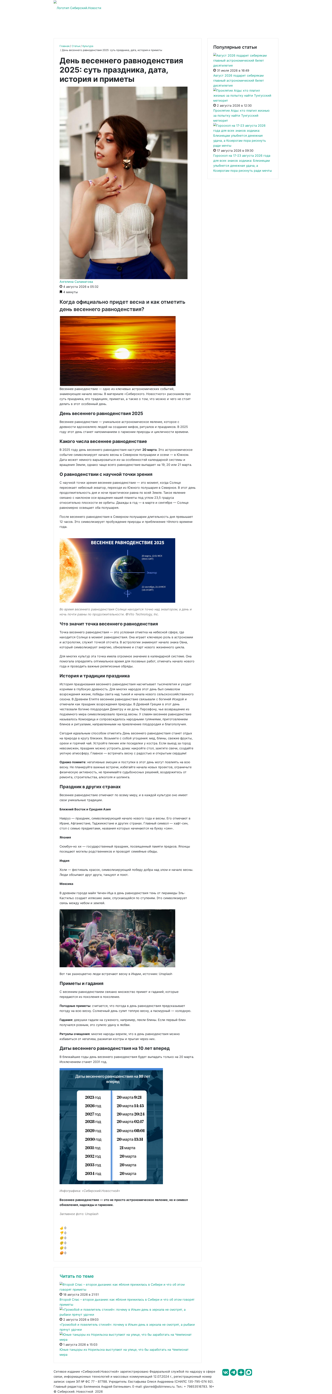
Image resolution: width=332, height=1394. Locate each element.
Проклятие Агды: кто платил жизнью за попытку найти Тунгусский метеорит (241, 115)
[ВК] (226, 1374)
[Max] (248, 1374)
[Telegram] (234, 1374)
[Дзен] (241, 1374)
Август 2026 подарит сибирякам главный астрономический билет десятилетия (238, 80)
